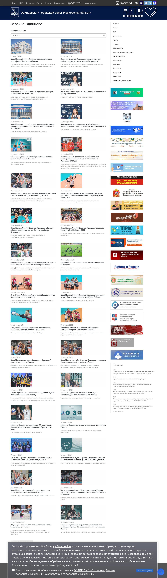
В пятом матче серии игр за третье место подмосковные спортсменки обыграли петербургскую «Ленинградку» (80, 366)
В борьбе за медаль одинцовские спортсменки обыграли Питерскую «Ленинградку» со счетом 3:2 (33, 366)
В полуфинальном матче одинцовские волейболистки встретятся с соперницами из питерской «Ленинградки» (33, 269)
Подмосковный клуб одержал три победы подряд (77, 300)
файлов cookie (62, 546)
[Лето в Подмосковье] (127, 12)
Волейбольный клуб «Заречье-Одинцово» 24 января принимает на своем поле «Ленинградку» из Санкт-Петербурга (33, 126)
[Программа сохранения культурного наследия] (127, 105)
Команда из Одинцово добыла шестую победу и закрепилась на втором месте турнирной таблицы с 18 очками (31, 200)
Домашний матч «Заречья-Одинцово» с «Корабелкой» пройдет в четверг (83, 93)
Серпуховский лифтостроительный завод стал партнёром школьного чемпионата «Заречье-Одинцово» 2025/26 (80, 159)
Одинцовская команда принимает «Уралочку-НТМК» (78, 129)
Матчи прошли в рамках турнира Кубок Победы (26, 333)
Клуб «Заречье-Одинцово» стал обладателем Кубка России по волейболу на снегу (32, 394)
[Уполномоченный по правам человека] (127, 292)
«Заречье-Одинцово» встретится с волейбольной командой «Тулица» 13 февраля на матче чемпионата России (83, 527)
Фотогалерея (117, 60)
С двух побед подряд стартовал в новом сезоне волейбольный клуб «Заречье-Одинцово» (30, 328)
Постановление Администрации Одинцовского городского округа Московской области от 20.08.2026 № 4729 (132, 400)
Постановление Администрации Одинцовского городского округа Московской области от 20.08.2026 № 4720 (132, 407)
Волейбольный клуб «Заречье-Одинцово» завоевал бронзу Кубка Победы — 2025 (82, 229)
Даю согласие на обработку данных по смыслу (65, 572)
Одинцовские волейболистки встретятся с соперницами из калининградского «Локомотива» (79, 202)
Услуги (39, 3)
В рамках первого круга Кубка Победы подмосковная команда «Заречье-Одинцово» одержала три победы (32, 301)
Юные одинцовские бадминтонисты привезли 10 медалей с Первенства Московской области (132, 385)
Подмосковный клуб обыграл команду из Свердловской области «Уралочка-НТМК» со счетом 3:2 (82, 334)
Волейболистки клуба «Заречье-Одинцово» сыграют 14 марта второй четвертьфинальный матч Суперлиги (83, 459)
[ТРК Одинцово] (127, 230)
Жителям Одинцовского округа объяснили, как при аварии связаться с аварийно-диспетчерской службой (132, 392)
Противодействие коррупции (123, 52)
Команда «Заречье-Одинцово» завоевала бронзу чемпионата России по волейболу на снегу (31, 459)
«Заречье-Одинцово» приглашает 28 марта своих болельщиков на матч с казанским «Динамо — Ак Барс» (31, 427)
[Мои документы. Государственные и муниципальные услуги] (127, 217)
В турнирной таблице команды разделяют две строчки (29, 131)
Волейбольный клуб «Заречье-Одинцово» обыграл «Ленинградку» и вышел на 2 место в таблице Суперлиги (32, 230)
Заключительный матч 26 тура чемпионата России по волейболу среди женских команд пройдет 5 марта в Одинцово (83, 492)
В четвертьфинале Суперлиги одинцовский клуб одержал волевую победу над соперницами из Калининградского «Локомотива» (33, 65)
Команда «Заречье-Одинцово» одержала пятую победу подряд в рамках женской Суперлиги (80, 60)
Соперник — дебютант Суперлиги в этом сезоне (76, 97)
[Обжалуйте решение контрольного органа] (127, 130)
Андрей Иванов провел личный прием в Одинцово (129, 379)
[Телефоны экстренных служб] (127, 330)
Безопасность (59, 3)
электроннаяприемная (124, 3)
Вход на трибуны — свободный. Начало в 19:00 (26, 432)
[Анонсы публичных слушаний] (127, 167)
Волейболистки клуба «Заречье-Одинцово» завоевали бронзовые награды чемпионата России (83, 361)
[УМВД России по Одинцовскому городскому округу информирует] (127, 180)
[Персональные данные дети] (127, 305)
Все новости (119, 411)
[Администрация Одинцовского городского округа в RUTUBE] (141, 3)
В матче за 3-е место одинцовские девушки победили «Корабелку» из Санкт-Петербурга (33, 464)
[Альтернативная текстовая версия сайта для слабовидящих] (137, 3)
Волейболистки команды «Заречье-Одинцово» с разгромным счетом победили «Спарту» (30, 491)
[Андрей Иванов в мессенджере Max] (154, 3)
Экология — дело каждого (122, 81)
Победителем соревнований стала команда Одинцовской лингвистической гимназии (80, 269)
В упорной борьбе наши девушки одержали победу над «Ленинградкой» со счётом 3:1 (28, 236)
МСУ (21, 3)
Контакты (116, 64)
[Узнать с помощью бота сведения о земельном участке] (127, 92)
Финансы (48, 3)
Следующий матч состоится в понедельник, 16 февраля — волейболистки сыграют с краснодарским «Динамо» (30, 98)
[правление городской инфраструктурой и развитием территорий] (127, 155)
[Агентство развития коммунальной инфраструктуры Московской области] (127, 317)
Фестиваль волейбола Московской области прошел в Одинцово (82, 263)
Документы (30, 3)
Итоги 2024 (117, 76)
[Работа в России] (127, 267)
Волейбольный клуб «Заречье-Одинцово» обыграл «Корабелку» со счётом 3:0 (32, 93)
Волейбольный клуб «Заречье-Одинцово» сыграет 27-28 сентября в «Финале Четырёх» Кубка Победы (33, 263)
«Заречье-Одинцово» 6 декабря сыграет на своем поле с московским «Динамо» (31, 158)
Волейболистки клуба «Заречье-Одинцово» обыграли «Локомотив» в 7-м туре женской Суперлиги (33, 194)
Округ (14, 3)
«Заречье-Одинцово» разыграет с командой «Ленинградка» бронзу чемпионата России (79, 394)
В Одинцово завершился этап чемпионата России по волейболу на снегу (31, 526)
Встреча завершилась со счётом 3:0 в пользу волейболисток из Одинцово (81, 431)
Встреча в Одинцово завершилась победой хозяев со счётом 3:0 (32, 495)
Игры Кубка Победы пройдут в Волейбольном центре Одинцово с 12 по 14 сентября (33, 296)
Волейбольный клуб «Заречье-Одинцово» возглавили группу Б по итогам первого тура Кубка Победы (83, 296)
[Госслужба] (127, 117)
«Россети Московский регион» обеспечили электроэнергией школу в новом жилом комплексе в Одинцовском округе (133, 373)
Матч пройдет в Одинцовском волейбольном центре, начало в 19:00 (83, 532)
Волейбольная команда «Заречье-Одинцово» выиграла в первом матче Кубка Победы (79, 328)
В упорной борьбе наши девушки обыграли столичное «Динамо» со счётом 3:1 (82, 234)
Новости (116, 24)
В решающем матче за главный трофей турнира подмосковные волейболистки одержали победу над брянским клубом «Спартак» (33, 399)
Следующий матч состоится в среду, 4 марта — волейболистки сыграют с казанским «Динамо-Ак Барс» (82, 65)
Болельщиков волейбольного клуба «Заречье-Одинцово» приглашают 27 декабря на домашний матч (83, 125)
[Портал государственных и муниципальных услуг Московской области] (127, 192)
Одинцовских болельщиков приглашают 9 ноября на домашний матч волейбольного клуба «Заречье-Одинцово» (82, 195)
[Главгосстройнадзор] (127, 280)
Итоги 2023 (117, 72)
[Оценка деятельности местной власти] (127, 142)
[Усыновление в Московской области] (127, 355)
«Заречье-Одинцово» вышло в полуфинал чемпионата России (83, 426)
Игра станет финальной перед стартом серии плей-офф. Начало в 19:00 (82, 498)
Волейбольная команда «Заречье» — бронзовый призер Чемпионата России (31, 361)
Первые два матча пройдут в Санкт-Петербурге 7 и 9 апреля (81, 398)
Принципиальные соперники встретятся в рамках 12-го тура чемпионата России (31, 163)
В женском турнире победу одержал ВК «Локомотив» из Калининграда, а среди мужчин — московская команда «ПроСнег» (30, 532)
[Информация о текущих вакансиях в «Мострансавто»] (127, 205)
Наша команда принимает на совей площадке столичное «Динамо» (83, 463)
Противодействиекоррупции (74, 3)
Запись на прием (90, 3)
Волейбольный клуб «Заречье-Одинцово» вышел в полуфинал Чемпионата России (31, 60)
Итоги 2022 (117, 68)
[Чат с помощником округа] (160, 571)
